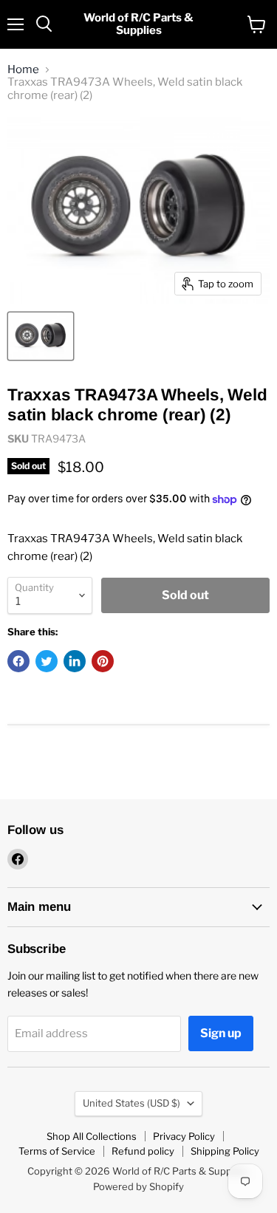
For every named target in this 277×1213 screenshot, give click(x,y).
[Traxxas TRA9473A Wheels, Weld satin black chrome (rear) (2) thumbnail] (40, 336)
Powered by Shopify (138, 1186)
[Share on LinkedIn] (75, 661)
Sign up (221, 1033)
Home (23, 70)
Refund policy (143, 1151)
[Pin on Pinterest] (103, 661)
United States (131, 1103)
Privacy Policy (184, 1136)
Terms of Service (56, 1151)
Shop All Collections (92, 1136)
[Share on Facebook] (18, 661)
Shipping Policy (225, 1151)
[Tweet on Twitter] (46, 661)
